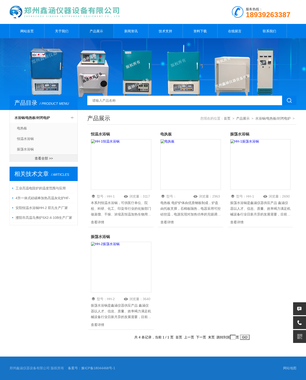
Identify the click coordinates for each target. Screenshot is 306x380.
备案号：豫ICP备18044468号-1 (91, 368)
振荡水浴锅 (25, 149)
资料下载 (200, 31)
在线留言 (234, 31)
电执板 (166, 134)
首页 (227, 118)
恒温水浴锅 (25, 139)
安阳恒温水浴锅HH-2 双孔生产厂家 (42, 208)
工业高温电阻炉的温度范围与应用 (41, 188)
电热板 (22, 128)
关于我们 (61, 31)
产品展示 (96, 31)
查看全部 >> (44, 158)
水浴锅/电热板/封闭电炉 (32, 118)
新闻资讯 (131, 31)
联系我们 (269, 31)
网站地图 (289, 368)
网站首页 (27, 31)
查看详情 (97, 222)
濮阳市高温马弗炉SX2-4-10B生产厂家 (44, 218)
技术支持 (165, 31)
